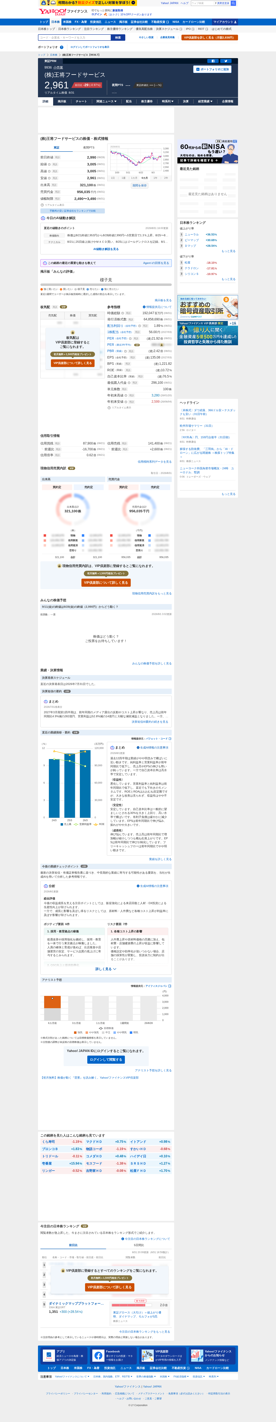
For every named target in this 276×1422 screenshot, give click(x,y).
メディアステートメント (151, 1393)
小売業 (58, 67)
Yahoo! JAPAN (169, 3)
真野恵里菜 (223, 3)
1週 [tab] (123, 178)
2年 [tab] (166, 178)
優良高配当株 (144, 28)
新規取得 (118, 10)
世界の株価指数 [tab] (144, 1376)
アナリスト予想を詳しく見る (153, 1070)
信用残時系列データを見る (155, 461)
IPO (188, 28)
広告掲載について (124, 1393)
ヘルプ (185, 3)
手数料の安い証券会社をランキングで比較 (73, 210)
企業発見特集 (167, 37)
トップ (44, 21)
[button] (106, 969)
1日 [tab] (113, 178)
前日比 (73, 1245)
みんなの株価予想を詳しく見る (152, 663)
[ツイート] (226, 61)
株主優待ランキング (120, 28)
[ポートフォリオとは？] (61, 47)
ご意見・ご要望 (153, 1398)
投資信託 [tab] (197, 1376)
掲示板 (123, 21)
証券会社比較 (139, 21)
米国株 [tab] (163, 1376)
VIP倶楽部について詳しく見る (73, 363)
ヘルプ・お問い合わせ (129, 1398)
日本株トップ (46, 28)
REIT (201, 28)
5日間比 (139, 1245)
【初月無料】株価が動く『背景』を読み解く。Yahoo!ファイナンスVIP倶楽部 (89, 1077)
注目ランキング (94, 28)
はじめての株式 (222, 28)
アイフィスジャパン (156, 986)
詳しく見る (104, 969)
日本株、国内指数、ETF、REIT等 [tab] (111, 1376)
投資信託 (95, 21)
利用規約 (106, 1393)
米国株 (67, 21)
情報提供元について (159, 306)
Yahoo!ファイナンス (128, 1386)
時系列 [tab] (212, 1376)
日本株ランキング (69, 28)
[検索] (233, 3)
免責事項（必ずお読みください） (186, 1393)
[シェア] (213, 61)
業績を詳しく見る (160, 859)
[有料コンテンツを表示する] (162, 345)
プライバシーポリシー (58, 1393)
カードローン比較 (193, 21)
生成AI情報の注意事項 (154, 747)
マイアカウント (223, 21)
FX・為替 (81, 21)
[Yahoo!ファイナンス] (64, 9)
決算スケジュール (167, 28)
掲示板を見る (163, 300)
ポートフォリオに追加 (215, 69)
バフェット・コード (157, 738)
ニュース (110, 21)
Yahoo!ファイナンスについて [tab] (71, 1376)
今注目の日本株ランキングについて (147, 1238)
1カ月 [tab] (134, 178)
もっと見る (228, 251)
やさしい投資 (146, 37)
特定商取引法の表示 (219, 1393)
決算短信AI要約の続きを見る (150, 721)
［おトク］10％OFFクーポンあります (129, 14)
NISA (176, 21)
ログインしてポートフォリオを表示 (90, 47)
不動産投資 (158, 21)
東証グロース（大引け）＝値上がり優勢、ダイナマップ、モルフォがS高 (137, 1314)
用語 (57, 157)
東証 (56, 147)
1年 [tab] (155, 178)
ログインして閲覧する (106, 1059)
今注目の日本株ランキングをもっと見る (144, 1331)
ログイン (97, 14)
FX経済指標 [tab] (180, 1376)
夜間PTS (88, 147)
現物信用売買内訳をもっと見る (152, 593)
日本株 (55, 21)
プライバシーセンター (86, 1393)
